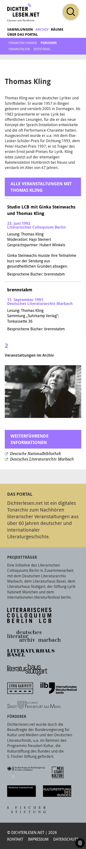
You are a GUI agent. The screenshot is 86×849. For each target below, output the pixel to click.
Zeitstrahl (42, 49)
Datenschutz (65, 839)
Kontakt (15, 839)
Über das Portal (22, 34)
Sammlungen (20, 29)
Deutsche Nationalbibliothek (35, 453)
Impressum (38, 839)
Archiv (41, 29)
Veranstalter (19, 49)
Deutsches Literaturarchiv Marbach (42, 459)
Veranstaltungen (22, 43)
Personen (49, 43)
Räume (57, 29)
